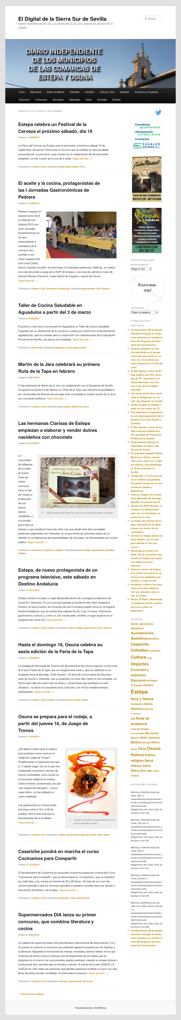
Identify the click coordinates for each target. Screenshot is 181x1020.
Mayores (135, 737)
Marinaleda (152, 733)
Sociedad (102, 99)
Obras (134, 749)
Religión (59, 550)
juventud (148, 709)
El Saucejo (137, 685)
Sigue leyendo (82, 158)
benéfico (154, 638)
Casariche (63, 897)
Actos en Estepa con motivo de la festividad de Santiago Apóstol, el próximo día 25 (146, 498)
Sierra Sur (88, 981)
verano (135, 775)
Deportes (124, 92)
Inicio (22, 92)
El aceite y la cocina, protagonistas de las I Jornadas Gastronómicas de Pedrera (59, 190)
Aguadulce (60, 347)
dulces (79, 550)
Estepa (61, 166)
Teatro (156, 770)
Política (150, 755)
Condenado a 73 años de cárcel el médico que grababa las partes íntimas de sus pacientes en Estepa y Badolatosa (147, 483)
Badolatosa (139, 638)
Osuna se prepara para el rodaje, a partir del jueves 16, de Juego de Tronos (55, 723)
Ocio (82, 166)
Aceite (134, 624)
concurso (63, 981)
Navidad (110, 550)
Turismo (51, 627)
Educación (24, 99)
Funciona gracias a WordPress (90, 1007)
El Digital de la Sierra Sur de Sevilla (62, 18)
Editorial (116, 99)
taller (150, 770)
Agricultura (35, 92)
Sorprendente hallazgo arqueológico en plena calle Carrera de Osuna (145, 445)
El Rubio (152, 680)
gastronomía (72, 166)
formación (137, 704)
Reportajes (74, 99)
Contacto (89, 92)
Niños (155, 742)
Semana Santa (141, 766)
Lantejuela (136, 713)
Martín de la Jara (80, 406)
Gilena (148, 704)
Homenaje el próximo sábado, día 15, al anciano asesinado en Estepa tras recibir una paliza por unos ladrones (146, 558)
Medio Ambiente (150, 737)
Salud (89, 99)
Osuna (84, 699)
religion (22, 553)
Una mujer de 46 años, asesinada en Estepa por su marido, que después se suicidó (147, 397)
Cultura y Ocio (107, 92)
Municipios (58, 99)
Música (136, 742)
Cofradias (75, 92)
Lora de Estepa (140, 729)
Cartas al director (55, 92)
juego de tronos (88, 834)
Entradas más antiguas (31, 994)
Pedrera (106, 288)
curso (69, 347)
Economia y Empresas (146, 92)
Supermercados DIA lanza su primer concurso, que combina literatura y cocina (57, 921)
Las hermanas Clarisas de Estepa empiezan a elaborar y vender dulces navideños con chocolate (57, 430)
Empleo (148, 685)
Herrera (136, 708)
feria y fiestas (142, 698)
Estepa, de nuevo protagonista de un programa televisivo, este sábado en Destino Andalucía (58, 577)
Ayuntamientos (142, 633)
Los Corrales (137, 733)
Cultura (71, 627)
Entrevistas (41, 99)
